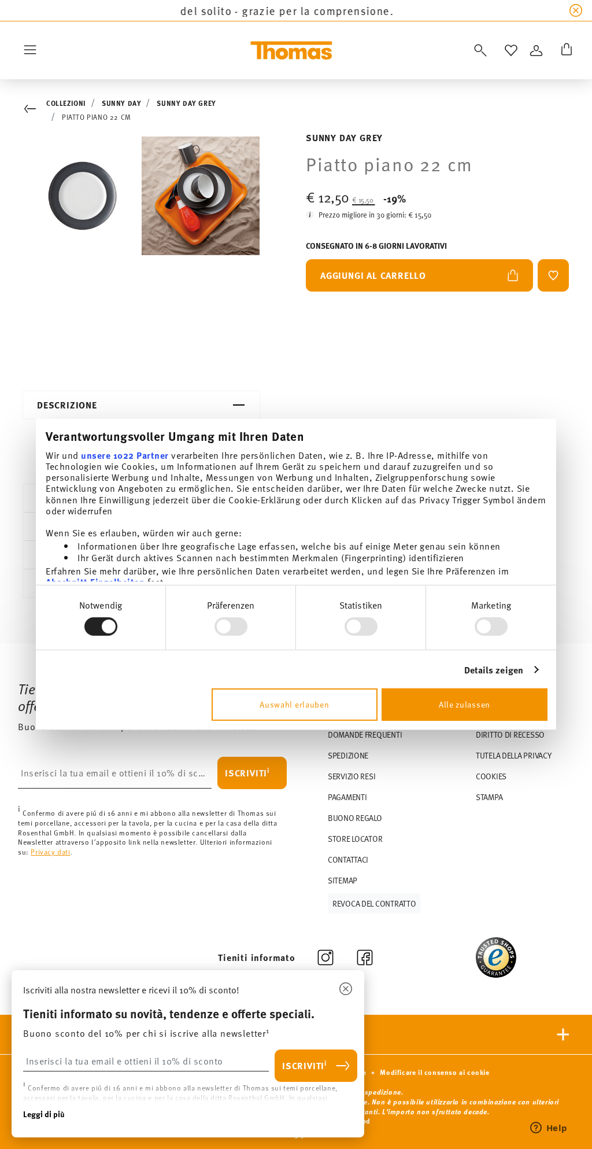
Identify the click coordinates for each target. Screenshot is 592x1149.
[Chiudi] (346, 989)
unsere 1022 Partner (125, 454)
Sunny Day (121, 103)
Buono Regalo (355, 817)
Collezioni (66, 103)
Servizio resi (351, 776)
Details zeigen (493, 669)
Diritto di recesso (510, 734)
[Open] (478, 50)
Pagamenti (347, 796)
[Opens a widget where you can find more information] (548, 1128)
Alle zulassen (464, 704)
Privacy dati (50, 851)
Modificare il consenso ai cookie (434, 1072)
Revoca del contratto (374, 903)
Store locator (355, 838)
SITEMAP (342, 880)
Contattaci (348, 859)
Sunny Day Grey (186, 103)
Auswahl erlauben (294, 704)
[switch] (230, 626)
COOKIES (491, 776)
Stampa (489, 796)
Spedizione (348, 755)
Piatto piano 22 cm (96, 116)
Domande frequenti (365, 734)
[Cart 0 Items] (564, 50)
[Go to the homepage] (291, 50)
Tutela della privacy (513, 755)
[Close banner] (576, 10)
